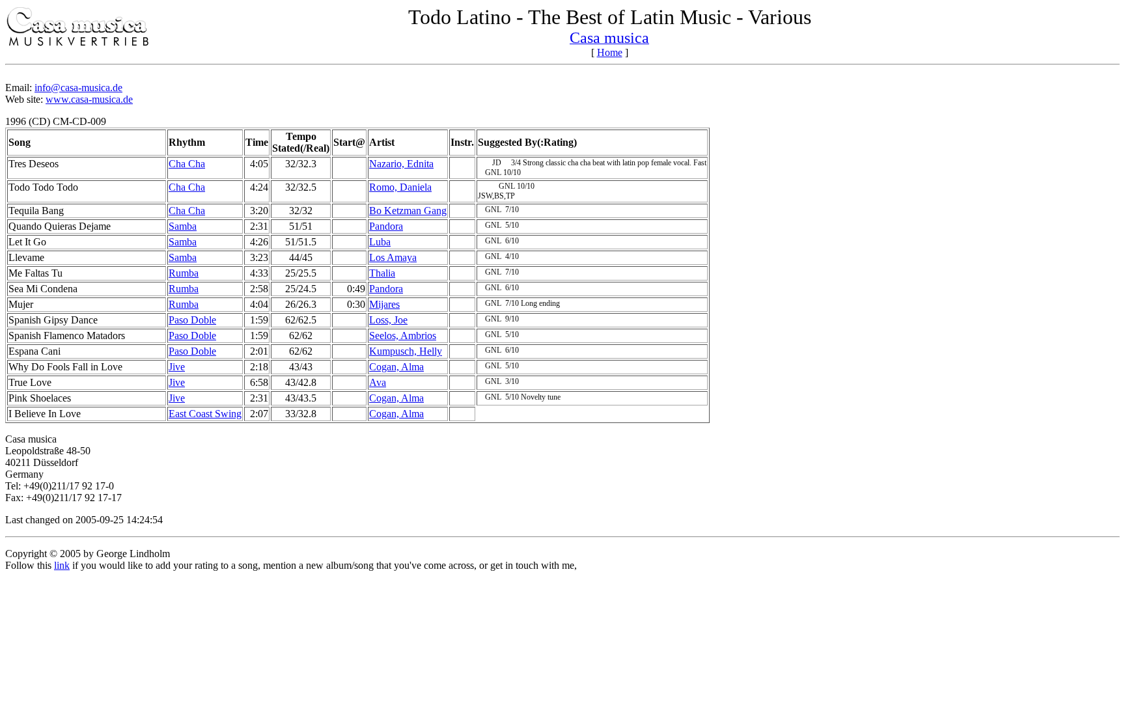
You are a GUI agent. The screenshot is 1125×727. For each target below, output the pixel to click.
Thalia (382, 273)
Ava (377, 382)
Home (609, 52)
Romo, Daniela (400, 187)
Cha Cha (187, 163)
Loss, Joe (388, 319)
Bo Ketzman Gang (408, 210)
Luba (380, 241)
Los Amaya (393, 257)
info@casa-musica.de (78, 87)
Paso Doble (192, 319)
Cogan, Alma (396, 366)
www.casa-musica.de (89, 99)
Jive (177, 366)
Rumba (184, 273)
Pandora (386, 226)
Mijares (384, 304)
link (62, 565)
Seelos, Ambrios (402, 335)
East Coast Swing (205, 413)
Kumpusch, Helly (405, 351)
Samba (183, 226)
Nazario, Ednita (401, 163)
